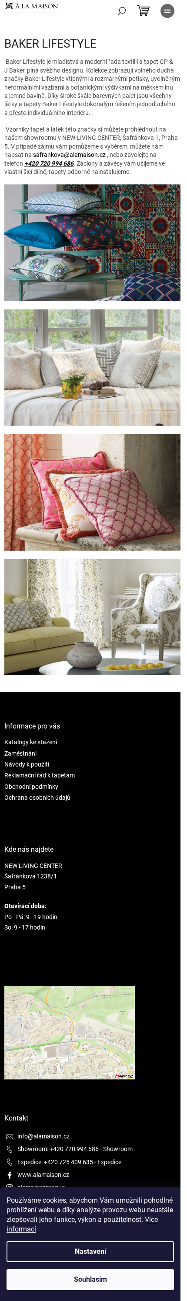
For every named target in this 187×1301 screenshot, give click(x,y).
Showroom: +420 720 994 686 (58, 1148)
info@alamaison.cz (43, 1136)
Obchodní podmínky (31, 786)
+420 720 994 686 (48, 163)
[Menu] (167, 11)
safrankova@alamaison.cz (69, 154)
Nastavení (90, 1251)
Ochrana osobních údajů (37, 797)
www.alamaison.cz (43, 1174)
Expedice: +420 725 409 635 (55, 1162)
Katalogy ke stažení (30, 742)
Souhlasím (90, 1279)
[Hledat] (121, 11)
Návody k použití (26, 764)
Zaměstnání (20, 753)
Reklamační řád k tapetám (39, 775)
